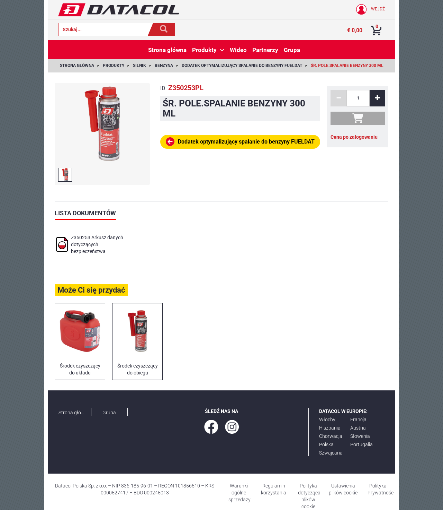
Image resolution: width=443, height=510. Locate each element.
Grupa (109, 412)
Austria (358, 428)
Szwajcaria (331, 453)
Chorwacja (330, 436)
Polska (326, 444)
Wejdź (377, 9)
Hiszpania (330, 428)
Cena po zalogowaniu (354, 137)
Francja (358, 419)
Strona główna (73, 412)
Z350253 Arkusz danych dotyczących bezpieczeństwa (97, 244)
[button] (222, 49)
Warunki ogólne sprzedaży (239, 492)
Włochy (327, 419)
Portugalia (361, 444)
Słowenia (360, 436)
